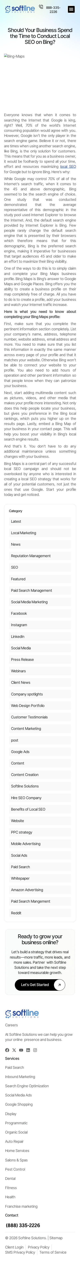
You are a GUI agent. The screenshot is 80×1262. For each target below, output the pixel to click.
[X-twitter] (14, 1050)
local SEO (68, 166)
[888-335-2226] (41, 7)
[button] (71, 9)
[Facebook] (7, 1050)
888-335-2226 (53, 10)
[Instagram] (35, 1050)
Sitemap (56, 1238)
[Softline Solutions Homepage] (20, 9)
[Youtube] (21, 1050)
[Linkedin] (28, 1050)
